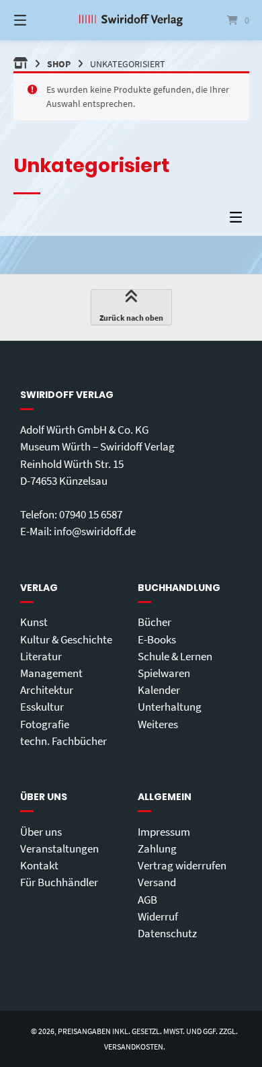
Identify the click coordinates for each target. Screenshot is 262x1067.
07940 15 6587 (90, 514)
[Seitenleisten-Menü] (239, 220)
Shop (59, 64)
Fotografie (44, 724)
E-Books (157, 639)
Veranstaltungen (59, 848)
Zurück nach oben (131, 318)
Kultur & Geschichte (66, 639)
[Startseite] (130, 20)
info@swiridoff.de (95, 531)
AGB (147, 899)
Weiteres (158, 724)
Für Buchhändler (59, 882)
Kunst (34, 622)
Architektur (46, 689)
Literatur (41, 656)
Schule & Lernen (175, 656)
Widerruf (158, 916)
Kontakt (39, 865)
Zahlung (157, 848)
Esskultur (42, 706)
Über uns (41, 831)
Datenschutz (167, 933)
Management (51, 673)
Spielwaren (164, 673)
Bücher (154, 622)
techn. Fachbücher (63, 741)
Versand (157, 882)
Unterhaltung (170, 706)
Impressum (164, 831)
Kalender (159, 689)
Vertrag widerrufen (182, 865)
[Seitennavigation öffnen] (36, 20)
